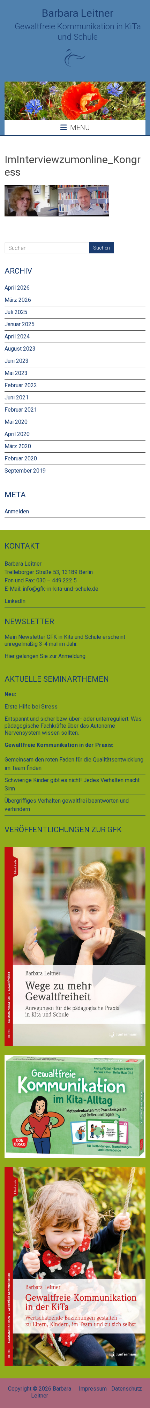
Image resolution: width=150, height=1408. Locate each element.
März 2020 (18, 446)
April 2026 (17, 287)
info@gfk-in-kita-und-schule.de (60, 589)
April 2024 (17, 336)
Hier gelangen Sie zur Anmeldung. (46, 656)
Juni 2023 (17, 361)
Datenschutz (126, 1388)
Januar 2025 (20, 324)
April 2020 (17, 434)
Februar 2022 (21, 385)
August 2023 (20, 348)
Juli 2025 (16, 312)
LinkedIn (15, 601)
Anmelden (17, 511)
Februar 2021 (21, 409)
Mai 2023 (16, 373)
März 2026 (18, 300)
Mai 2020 (16, 422)
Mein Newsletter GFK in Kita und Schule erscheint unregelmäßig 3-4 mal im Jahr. (65, 640)
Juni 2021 (17, 397)
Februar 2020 (21, 458)
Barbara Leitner (77, 13)
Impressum (93, 1388)
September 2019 (25, 470)
